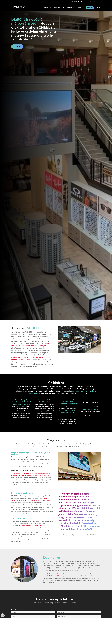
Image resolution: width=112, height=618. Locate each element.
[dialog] (3, 615)
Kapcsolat (17, 46)
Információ (90, 7)
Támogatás (85, 2)
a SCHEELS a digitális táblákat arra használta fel (67, 410)
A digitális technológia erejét (21, 404)
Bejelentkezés (96, 2)
